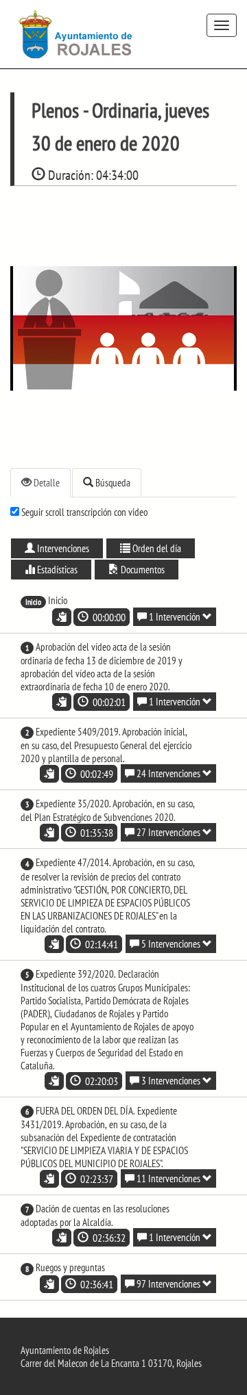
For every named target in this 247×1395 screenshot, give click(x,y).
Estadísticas (56, 569)
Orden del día (155, 548)
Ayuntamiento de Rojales (65, 1350)
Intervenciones (62, 548)
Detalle (46, 482)
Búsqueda (111, 482)
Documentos (142, 569)
